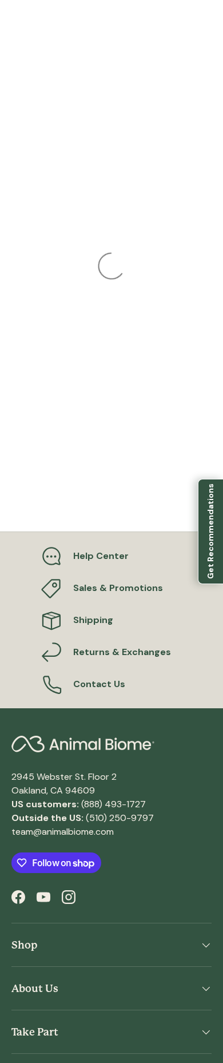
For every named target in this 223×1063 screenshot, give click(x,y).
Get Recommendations (210, 532)
